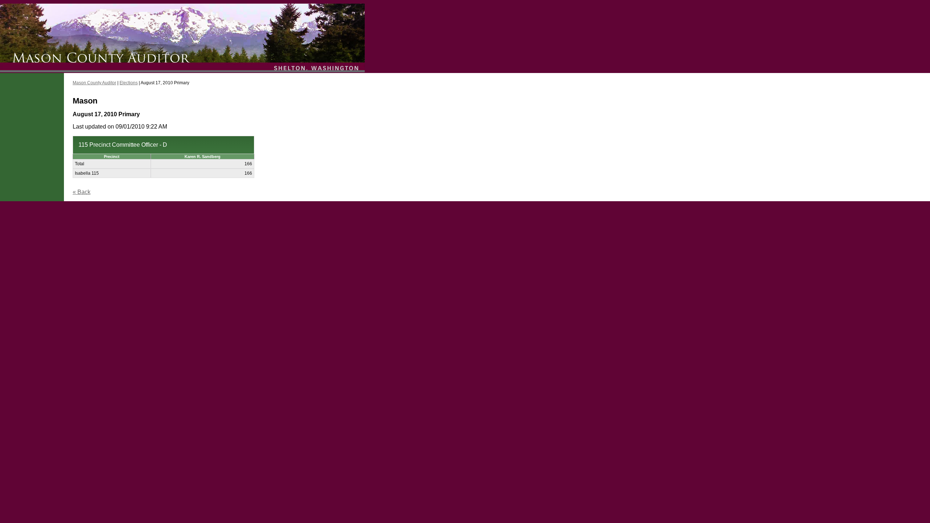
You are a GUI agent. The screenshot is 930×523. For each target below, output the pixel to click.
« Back (81, 192)
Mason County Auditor (94, 82)
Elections (129, 82)
